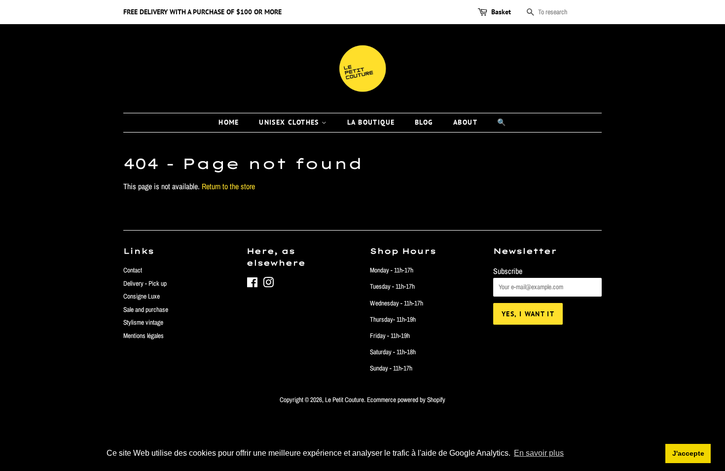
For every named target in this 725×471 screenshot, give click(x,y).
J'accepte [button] (688, 453)
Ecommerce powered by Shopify (406, 399)
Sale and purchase (145, 309)
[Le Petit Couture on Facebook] (252, 284)
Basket (501, 11)
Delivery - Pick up (145, 283)
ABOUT (465, 122)
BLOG (424, 122)
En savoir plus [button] (539, 453)
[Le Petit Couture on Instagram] (268, 284)
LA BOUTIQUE (371, 122)
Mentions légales (143, 335)
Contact (132, 270)
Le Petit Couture (344, 399)
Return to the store (228, 186)
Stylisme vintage (143, 322)
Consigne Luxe (141, 296)
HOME (228, 122)
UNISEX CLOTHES (290, 122)
